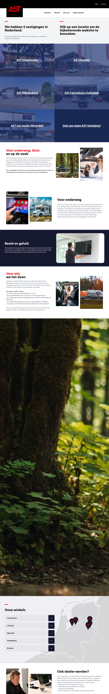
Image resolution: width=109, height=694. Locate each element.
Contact (103, 4)
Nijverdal (10, 633)
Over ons (66, 13)
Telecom (57, 13)
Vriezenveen (12, 618)
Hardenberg (12, 641)
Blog (96, 4)
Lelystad (10, 626)
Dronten (10, 648)
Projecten (47, 13)
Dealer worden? (78, 13)
